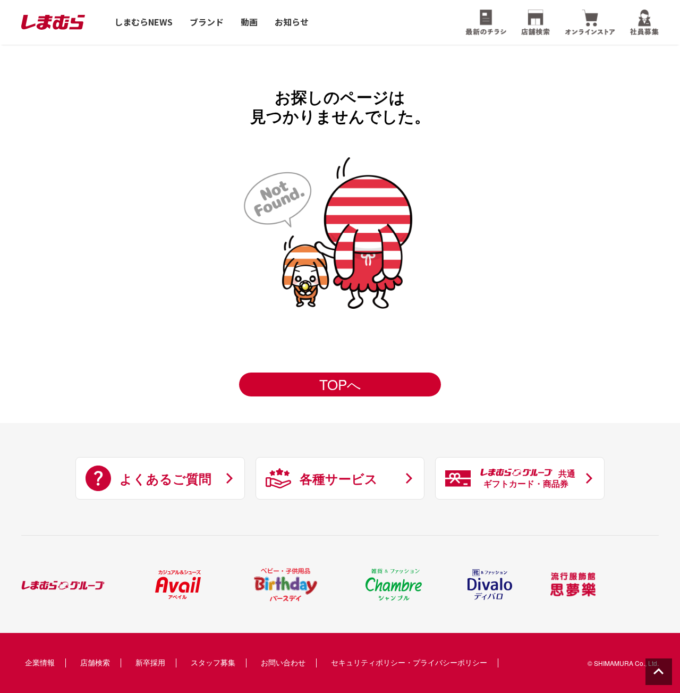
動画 (249, 22)
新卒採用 (150, 662)
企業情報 (40, 662)
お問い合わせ (283, 662)
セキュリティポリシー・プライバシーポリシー (409, 662)
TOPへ (340, 384)
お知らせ (292, 22)
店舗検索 (95, 662)
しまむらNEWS (143, 22)
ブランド (207, 22)
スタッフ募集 (213, 662)
